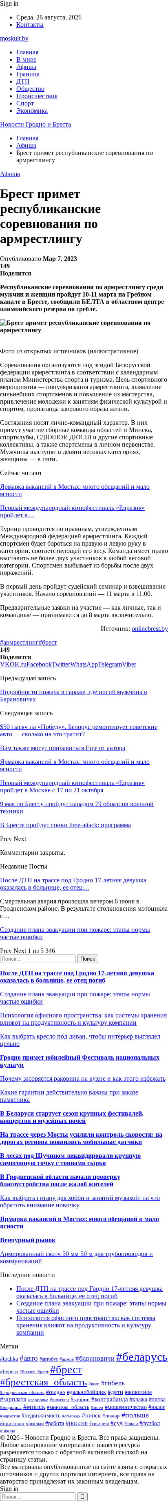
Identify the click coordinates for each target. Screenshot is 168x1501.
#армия (67, 1359)
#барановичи (95, 1358)
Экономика (32, 110)
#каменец (59, 1399)
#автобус (49, 1359)
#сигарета (99, 1423)
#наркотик (10, 1415)
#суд (117, 1423)
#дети (115, 1391)
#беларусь (142, 1356)
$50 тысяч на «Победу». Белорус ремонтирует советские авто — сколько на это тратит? (78, 730)
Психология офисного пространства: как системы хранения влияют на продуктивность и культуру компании (83, 1019)
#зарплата (13, 1399)
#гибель (113, 1383)
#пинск (91, 1415)
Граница (28, 74)
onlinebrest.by (150, 628)
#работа (54, 1423)
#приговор (12, 1423)
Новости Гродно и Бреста (35, 124)
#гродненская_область (22, 1392)
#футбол (149, 1423)
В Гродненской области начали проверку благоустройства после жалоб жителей (60, 1180)
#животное (138, 1392)
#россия (77, 1422)
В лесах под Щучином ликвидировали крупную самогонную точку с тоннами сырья (70, 1159)
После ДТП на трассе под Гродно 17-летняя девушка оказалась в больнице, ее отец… (73, 884)
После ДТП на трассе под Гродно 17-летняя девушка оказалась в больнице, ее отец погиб (77, 977)
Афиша (26, 66)
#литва (157, 1399)
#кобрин (80, 1399)
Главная (27, 52)
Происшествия (36, 95)
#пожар (111, 1416)
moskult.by (14, 38)
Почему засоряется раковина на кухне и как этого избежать (83, 1078)
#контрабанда (109, 1399)
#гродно (55, 1392)
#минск (34, 1407)
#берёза (9, 1371)
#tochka (9, 1358)
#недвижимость (41, 1415)
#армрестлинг (19, 642)
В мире (26, 59)
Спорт (25, 103)
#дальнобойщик (86, 1392)
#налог (156, 1407)
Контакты (30, 24)
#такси (131, 1423)
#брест (48, 642)
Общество (30, 88)
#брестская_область (43, 1382)
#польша (135, 1415)
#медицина (11, 1407)
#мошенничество (126, 1407)
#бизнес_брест (34, 1371)
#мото (97, 1407)
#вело (93, 1383)
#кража (138, 1399)
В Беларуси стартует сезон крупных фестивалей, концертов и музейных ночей (72, 1117)
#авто (29, 1358)
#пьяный (35, 1423)
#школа (7, 1431)
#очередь (71, 1415)
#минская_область (68, 1407)
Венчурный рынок (27, 1239)
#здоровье (38, 1399)
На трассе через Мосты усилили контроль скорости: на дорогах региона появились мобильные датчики (81, 1138)
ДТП (23, 81)
